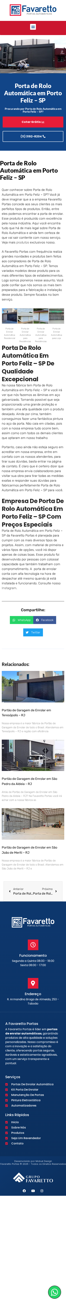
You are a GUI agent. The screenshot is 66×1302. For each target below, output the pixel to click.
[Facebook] (24, 1191)
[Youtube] (33, 1191)
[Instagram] (42, 1191)
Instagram (9, 588)
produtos (22, 242)
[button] (33, 27)
